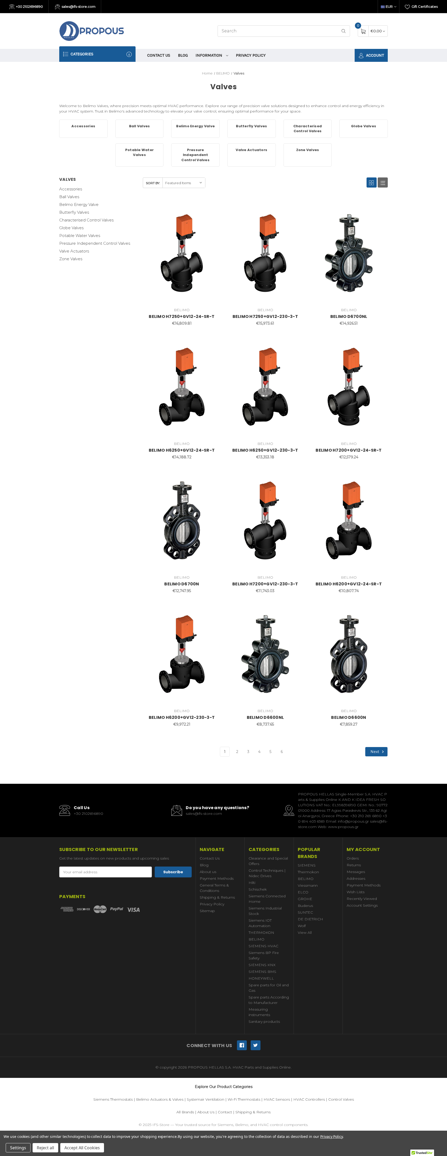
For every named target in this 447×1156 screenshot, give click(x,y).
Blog (183, 55)
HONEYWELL (261, 978)
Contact (225, 1112)
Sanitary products (264, 1021)
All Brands (185, 1112)
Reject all (45, 1148)
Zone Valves (70, 258)
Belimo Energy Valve (79, 204)
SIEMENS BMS (262, 971)
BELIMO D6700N (181, 584)
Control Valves (341, 1099)
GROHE (305, 899)
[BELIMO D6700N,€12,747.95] (182, 520)
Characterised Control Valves (86, 220)
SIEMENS (307, 865)
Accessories (70, 189)
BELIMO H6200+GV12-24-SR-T (349, 584)
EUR (389, 6)
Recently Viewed (362, 898)
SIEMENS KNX (262, 965)
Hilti (252, 882)
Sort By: (153, 183)
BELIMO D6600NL (265, 717)
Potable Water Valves (79, 235)
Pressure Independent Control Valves (94, 243)
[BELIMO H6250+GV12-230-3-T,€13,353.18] (265, 386)
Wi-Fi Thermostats (244, 1099)
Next (375, 751)
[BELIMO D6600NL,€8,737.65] (265, 654)
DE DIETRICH (310, 919)
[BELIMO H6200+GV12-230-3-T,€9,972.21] (182, 654)
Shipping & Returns (217, 897)
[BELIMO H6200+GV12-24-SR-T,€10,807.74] (349, 520)
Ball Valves (69, 196)
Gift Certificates (424, 6)
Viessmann (308, 885)
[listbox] (183, 183)
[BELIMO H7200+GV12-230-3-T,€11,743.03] (265, 520)
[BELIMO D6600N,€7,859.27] (349, 654)
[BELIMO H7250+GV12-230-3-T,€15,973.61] (265, 253)
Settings (18, 1148)
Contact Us (158, 55)
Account (374, 55)
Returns (354, 865)
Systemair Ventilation (205, 1099)
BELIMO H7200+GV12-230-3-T (265, 584)
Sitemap (207, 910)
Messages (356, 871)
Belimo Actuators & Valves (159, 1099)
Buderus (305, 905)
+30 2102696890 (29, 6)
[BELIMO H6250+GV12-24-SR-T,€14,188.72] (182, 386)
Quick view (200, 207)
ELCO (303, 892)
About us (208, 871)
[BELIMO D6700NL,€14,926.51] (349, 253)
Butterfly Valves (74, 212)
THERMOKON (261, 932)
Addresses (356, 878)
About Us (205, 1112)
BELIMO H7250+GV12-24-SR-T (181, 316)
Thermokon (308, 872)
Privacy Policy (251, 55)
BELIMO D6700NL (348, 316)
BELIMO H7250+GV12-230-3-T (265, 316)
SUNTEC (305, 912)
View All (305, 932)
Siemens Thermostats (113, 1099)
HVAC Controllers (309, 1099)
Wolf (302, 925)
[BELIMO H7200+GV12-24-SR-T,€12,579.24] (349, 386)
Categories (81, 53)
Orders (353, 858)
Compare (213, 207)
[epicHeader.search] (343, 31)
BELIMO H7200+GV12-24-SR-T (349, 450)
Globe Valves (71, 227)
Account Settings (362, 905)
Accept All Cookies (82, 1148)
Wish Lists (355, 892)
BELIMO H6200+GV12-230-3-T (182, 717)
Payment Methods (217, 878)
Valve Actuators (74, 251)
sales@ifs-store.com (78, 6)
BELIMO (256, 939)
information (209, 55)
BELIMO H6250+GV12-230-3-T (265, 450)
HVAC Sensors (277, 1099)
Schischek (258, 889)
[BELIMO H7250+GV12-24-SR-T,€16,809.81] (182, 253)
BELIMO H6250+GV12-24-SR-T (182, 450)
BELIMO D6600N (348, 717)
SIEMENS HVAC (263, 946)
